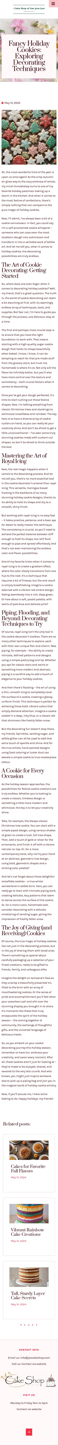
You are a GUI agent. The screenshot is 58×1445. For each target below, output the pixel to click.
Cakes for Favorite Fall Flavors (28, 1169)
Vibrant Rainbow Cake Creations (27, 1232)
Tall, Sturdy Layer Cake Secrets (28, 1296)
